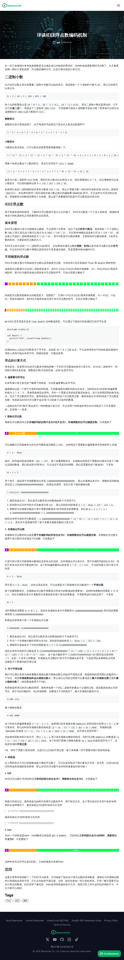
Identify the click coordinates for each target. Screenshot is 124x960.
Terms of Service (62, 924)
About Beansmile (14, 920)
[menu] (119, 5)
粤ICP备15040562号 (62, 946)
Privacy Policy (111, 920)
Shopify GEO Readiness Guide (86, 920)
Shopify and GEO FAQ (58, 920)
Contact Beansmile (34, 920)
